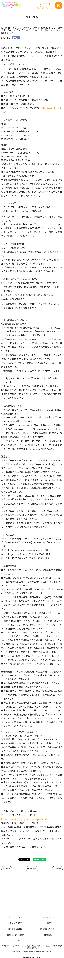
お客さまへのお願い (47, 929)
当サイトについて (15, 917)
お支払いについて (15, 923)
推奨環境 (48, 934)
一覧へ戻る (32, 868)
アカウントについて (47, 917)
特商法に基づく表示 (15, 934)
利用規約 (48, 923)
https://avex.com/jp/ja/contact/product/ (24, 819)
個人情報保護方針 (15, 929)
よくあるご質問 (15, 940)
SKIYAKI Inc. (47, 952)
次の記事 (57, 868)
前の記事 (6, 868)
